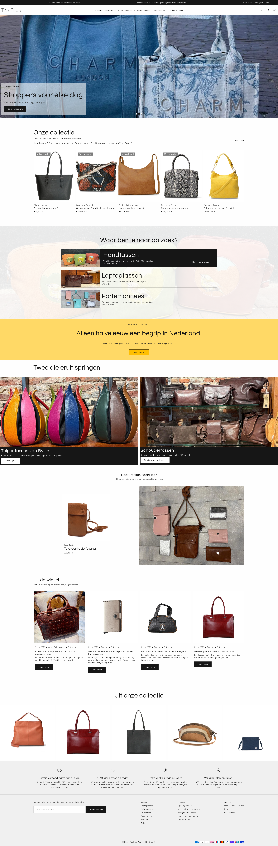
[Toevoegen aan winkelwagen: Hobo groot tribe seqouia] (154, 154)
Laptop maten (184, 819)
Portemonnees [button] (143, 10)
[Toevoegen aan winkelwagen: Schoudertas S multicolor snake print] (112, 154)
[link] (201, 262)
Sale (143, 823)
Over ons (227, 802)
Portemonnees (148, 812)
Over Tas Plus (139, 352)
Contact (181, 802)
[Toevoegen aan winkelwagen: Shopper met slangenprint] (197, 154)
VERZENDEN (96, 809)
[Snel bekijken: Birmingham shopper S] (70, 154)
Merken (144, 819)
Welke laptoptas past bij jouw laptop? (214, 651)
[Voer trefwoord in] (263, 10)
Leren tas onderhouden (234, 806)
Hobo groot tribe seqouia (132, 208)
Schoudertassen (157, 450)
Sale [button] (181, 10)
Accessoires (146, 816)
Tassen (144, 802)
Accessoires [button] (159, 10)
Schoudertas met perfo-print (219, 208)
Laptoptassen (147, 806)
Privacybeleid (229, 812)
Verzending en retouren (189, 809)
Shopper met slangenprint (175, 208)
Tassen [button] (98, 10)
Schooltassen (147, 809)
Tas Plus (133, 842)
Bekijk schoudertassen (155, 460)
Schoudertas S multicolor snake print (95, 208)
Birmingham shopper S (46, 208)
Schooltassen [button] (127, 10)
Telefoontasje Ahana (80, 548)
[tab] (40, 143)
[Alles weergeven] (27, 732)
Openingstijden (185, 806)
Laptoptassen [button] (111, 10)
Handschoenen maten (188, 816)
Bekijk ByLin (10, 461)
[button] (173, 10)
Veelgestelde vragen (187, 812)
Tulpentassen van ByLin (25, 451)
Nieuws (226, 809)
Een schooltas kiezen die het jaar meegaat (163, 651)
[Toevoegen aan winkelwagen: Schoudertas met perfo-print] (239, 154)
